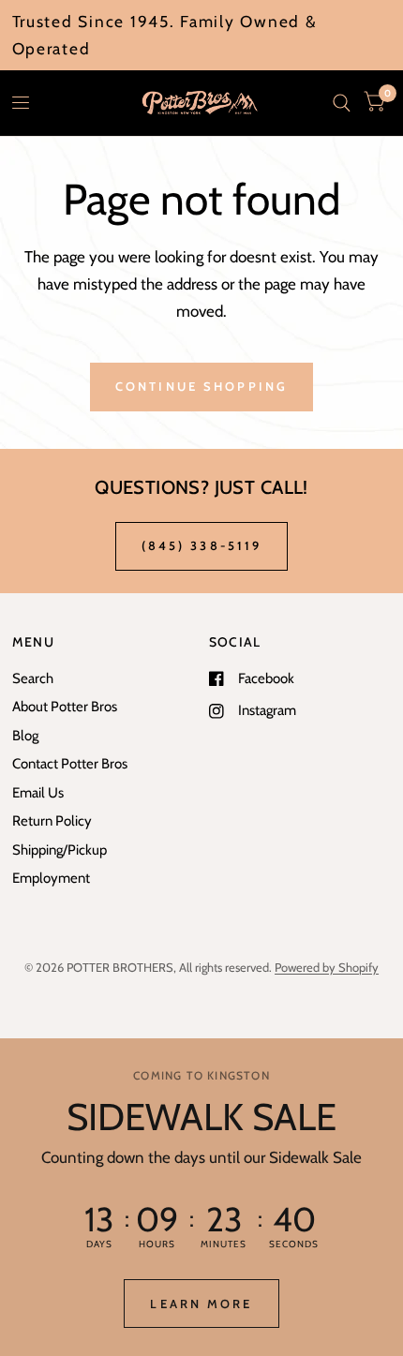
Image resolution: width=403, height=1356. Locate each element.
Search (32, 678)
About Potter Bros (64, 706)
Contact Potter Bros (69, 763)
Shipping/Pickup (59, 850)
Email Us (38, 792)
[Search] (341, 103)
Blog (25, 735)
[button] (201, 1303)
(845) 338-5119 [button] (202, 545)
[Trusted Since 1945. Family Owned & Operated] (202, 35)
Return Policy (52, 820)
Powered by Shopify (327, 967)
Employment (51, 878)
